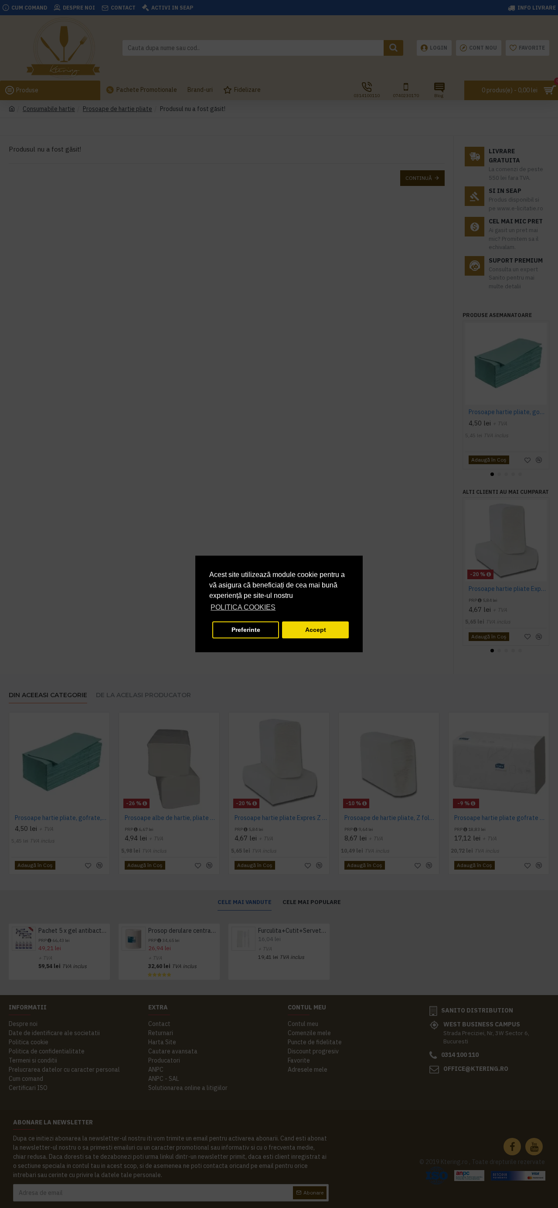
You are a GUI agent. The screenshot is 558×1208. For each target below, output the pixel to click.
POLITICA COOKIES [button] (243, 607)
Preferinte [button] (245, 629)
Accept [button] (315, 629)
